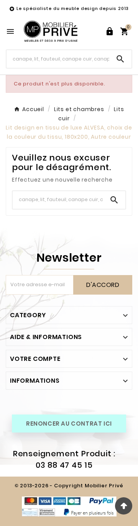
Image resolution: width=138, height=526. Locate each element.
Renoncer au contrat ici (69, 423)
